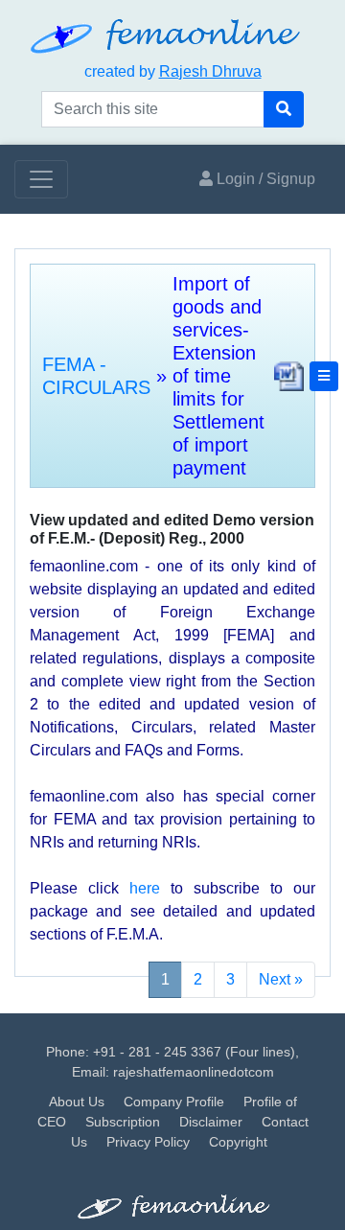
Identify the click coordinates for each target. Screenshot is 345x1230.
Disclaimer (210, 1121)
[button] (324, 376)
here (144, 888)
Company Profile (174, 1101)
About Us (76, 1101)
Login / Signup (264, 179)
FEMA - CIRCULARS (96, 376)
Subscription (122, 1121)
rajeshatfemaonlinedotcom (193, 1071)
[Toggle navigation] (41, 179)
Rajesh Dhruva (210, 71)
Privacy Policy (148, 1141)
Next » (281, 979)
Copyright (238, 1141)
